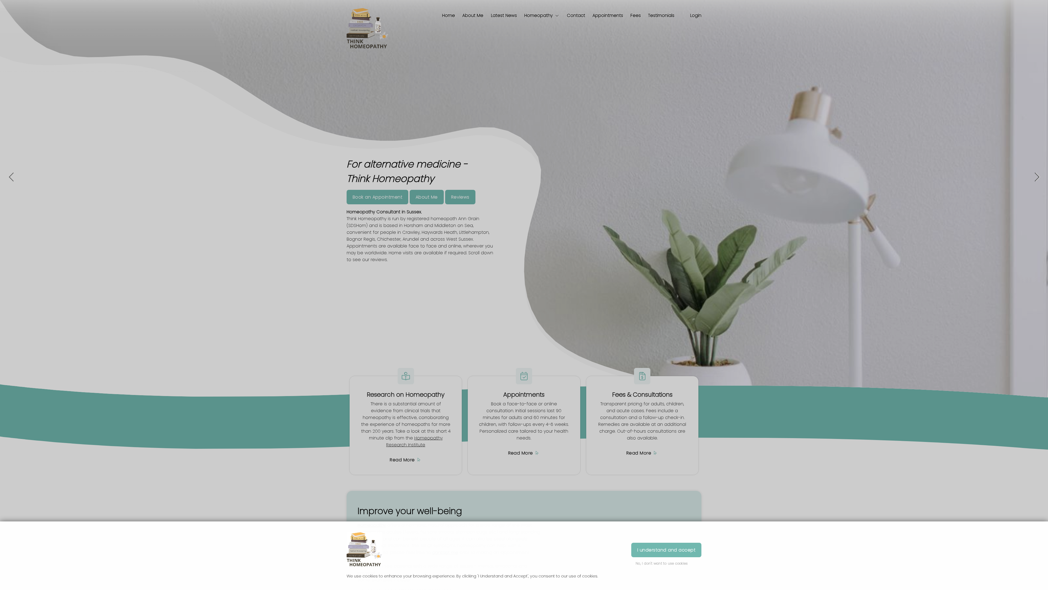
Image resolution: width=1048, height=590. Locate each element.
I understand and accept (666, 550)
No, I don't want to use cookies (662, 563)
